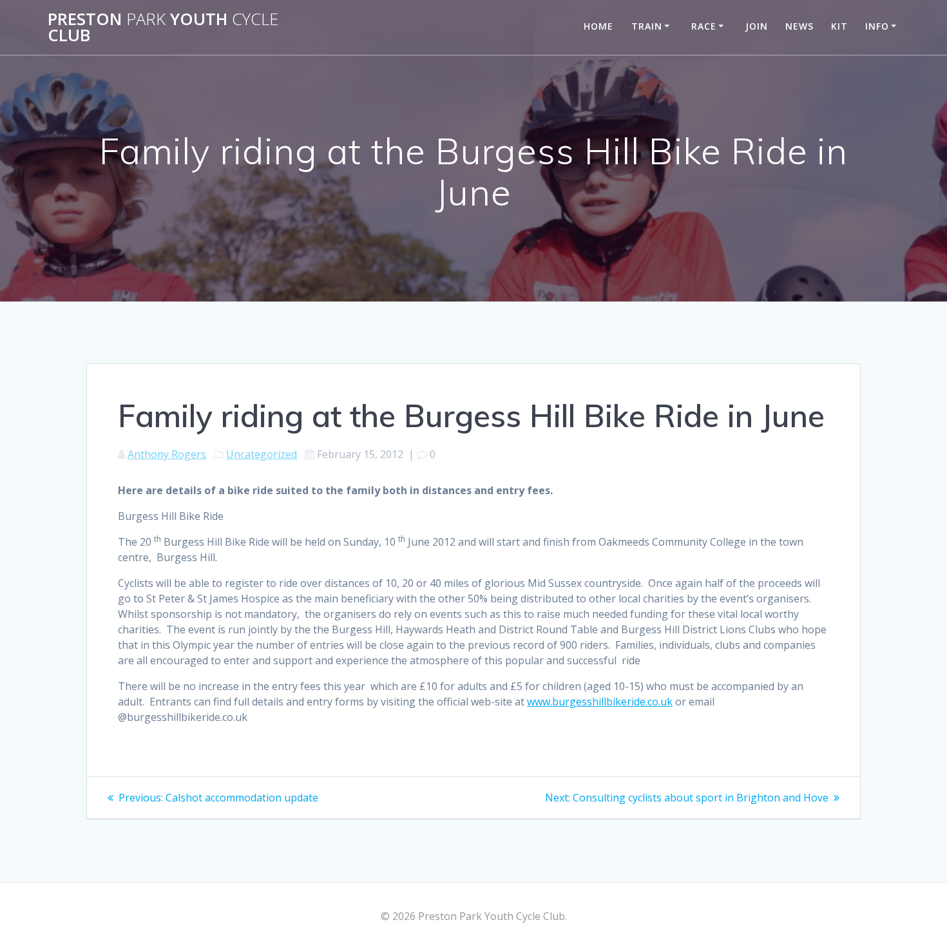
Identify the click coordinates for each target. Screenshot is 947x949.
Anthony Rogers (167, 454)
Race (703, 26)
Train (646, 26)
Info (877, 26)
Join (756, 26)
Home (598, 26)
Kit (839, 26)
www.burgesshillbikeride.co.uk (600, 702)
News (799, 26)
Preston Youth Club (163, 27)
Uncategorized (261, 454)
